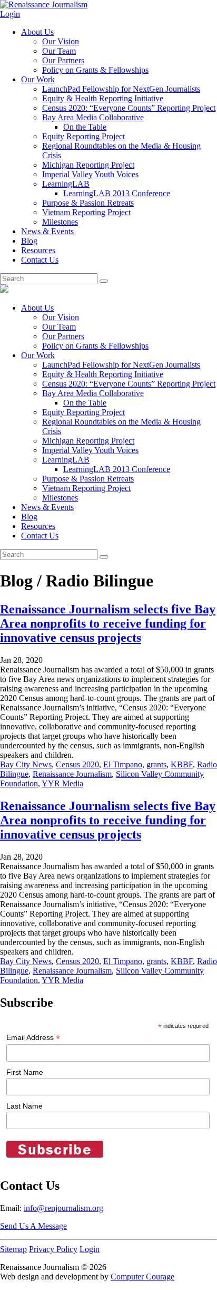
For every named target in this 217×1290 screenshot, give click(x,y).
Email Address (33, 1038)
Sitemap (13, 1249)
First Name (24, 1072)
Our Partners (63, 60)
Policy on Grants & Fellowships (95, 69)
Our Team (59, 50)
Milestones (60, 221)
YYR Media (62, 783)
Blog (29, 240)
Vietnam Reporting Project (86, 212)
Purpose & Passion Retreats (88, 202)
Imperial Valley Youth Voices (90, 174)
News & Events (47, 231)
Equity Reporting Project (83, 136)
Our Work (38, 79)
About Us (37, 31)
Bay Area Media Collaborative (93, 117)
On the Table (84, 126)
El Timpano (122, 764)
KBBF (182, 764)
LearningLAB (66, 183)
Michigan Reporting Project (88, 164)
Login (10, 13)
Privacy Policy (53, 1249)
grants (156, 764)
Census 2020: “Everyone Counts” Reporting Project (128, 107)
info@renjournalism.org (63, 1208)
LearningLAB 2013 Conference (116, 193)
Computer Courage (142, 1276)
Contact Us (39, 259)
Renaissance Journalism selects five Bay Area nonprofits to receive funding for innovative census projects (107, 623)
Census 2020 (77, 764)
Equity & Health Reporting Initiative (102, 98)
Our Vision (60, 41)
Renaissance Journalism (72, 773)
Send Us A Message (33, 1225)
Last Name (24, 1106)
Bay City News (26, 764)
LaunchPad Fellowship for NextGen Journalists (121, 88)
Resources (38, 250)
